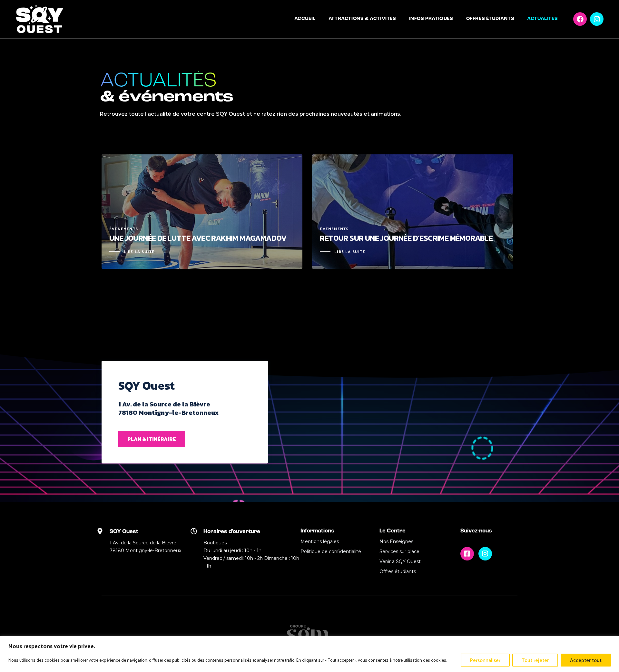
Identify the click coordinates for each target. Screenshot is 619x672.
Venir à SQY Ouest (400, 561)
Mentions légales (319, 541)
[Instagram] (597, 19)
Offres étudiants (490, 18)
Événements (123, 228)
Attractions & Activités (362, 18)
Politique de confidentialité (330, 551)
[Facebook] (580, 19)
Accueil (305, 18)
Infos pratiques (431, 18)
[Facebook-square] (467, 553)
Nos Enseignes (396, 541)
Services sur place (399, 551)
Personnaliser (485, 660)
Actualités (542, 18)
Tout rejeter (535, 660)
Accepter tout (586, 660)
